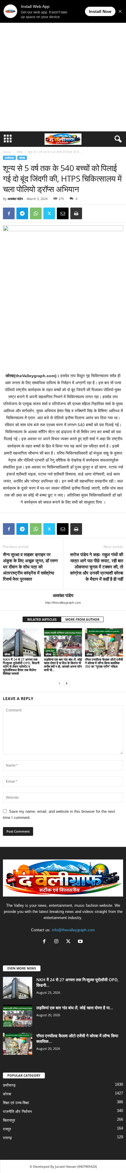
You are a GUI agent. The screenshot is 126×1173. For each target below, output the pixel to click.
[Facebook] (9, 213)
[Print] (76, 213)
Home (7, 152)
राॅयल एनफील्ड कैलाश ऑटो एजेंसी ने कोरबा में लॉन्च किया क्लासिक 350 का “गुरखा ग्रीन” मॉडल (104, 663)
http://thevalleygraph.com (63, 602)
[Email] (63, 213)
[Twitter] (49, 213)
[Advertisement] (63, 65)
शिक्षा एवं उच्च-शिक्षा (16, 1103)
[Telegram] (22, 213)
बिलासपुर (9, 1120)
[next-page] (66, 683)
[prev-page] (59, 683)
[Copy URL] (90, 213)
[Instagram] (58, 942)
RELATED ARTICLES (42, 619)
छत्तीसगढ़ (9, 158)
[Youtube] (81, 942)
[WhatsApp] (36, 213)
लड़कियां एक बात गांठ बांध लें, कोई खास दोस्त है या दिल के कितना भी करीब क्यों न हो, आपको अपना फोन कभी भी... (63, 664)
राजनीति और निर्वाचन (17, 1111)
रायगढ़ (7, 1138)
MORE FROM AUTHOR (82, 619)
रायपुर (7, 1129)
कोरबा (20, 152)
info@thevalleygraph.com (73, 930)
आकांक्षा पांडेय (15, 198)
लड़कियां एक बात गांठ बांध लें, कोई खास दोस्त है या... (74, 1007)
